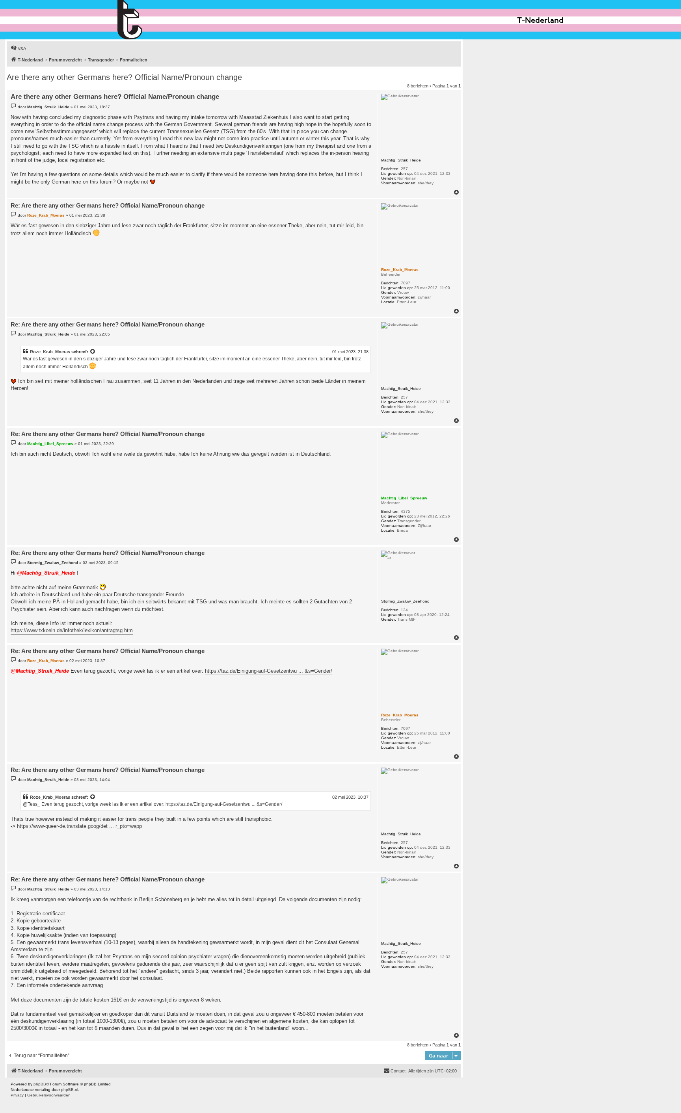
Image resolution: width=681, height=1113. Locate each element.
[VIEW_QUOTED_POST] (93, 351)
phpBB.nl (69, 1089)
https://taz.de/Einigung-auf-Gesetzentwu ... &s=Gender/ (268, 671)
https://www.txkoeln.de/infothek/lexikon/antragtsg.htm (72, 630)
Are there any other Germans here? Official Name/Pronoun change (124, 77)
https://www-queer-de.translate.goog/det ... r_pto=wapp (79, 826)
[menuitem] (18, 48)
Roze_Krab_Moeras (50, 351)
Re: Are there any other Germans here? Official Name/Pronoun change (108, 205)
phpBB (39, 1084)
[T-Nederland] (146, 19)
